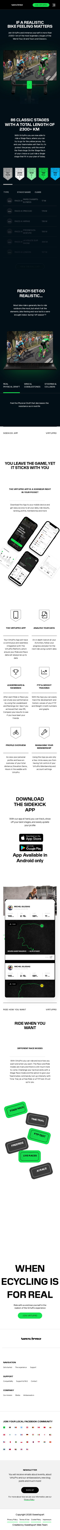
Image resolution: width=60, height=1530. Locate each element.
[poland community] (21, 1442)
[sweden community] (4, 1450)
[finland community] (16, 1435)
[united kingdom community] (21, 1450)
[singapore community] (39, 1442)
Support (33, 1367)
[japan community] (45, 1435)
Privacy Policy (29, 1499)
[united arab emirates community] (16, 1450)
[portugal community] (27, 1442)
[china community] (45, 1428)
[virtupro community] (4, 1428)
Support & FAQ (22, 1381)
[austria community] (27, 1428)
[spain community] (50, 1442)
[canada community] (39, 1428)
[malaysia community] (4, 1442)
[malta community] (10, 1442)
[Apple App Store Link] (31, 838)
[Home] (17, 4)
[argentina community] (21, 1428)
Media (17, 1395)
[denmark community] (4, 1435)
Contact (34, 1381)
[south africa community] (45, 1442)
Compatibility (8, 1381)
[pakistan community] (16, 1442)
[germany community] (27, 1435)
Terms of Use (24, 1519)
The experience (21, 1367)
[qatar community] (33, 1442)
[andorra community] (16, 1428)
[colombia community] (50, 1428)
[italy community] (39, 1435)
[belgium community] (33, 1428)
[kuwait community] (50, 1435)
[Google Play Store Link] (31, 847)
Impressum (47, 1519)
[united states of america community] (27, 1450)
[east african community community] (10, 1435)
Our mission (7, 1395)
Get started (7, 1367)
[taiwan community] (10, 1450)
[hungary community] (33, 1435)
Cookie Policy (36, 1519)
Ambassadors (28, 1395)
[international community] (10, 1428)
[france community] (21, 1435)
